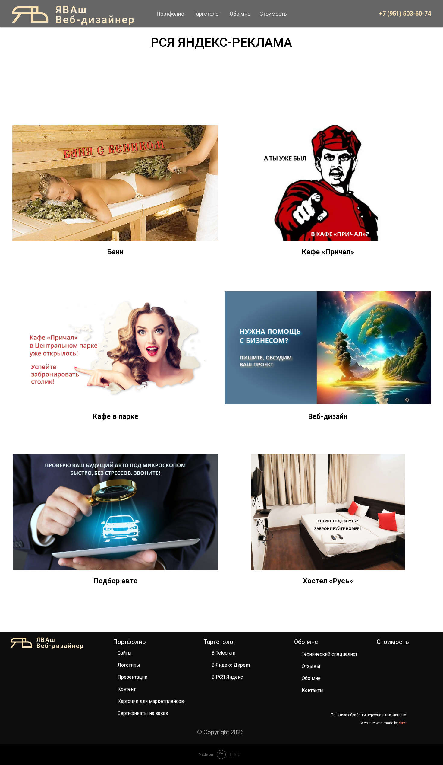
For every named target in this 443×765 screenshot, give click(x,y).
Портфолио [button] (170, 14)
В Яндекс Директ (231, 665)
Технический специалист (329, 654)
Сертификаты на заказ (143, 713)
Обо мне (311, 678)
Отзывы (311, 666)
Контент (127, 689)
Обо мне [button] (240, 14)
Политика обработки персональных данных (368, 715)
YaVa (403, 723)
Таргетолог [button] (207, 14)
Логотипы (129, 665)
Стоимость (273, 14)
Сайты (125, 653)
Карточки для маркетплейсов (151, 701)
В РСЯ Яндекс (227, 677)
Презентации (132, 677)
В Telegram (223, 653)
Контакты (313, 690)
